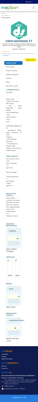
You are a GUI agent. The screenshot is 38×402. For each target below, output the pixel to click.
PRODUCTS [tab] (6, 55)
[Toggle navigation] (33, 7)
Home (3, 13)
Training (3, 356)
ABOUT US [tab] (6, 51)
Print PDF (31, 60)
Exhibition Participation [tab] (12, 74)
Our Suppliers (5, 15)
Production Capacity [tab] (11, 70)
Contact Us (4, 368)
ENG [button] (29, 2)
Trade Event (4, 354)
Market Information (7, 359)
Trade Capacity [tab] (10, 67)
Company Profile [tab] (11, 63)
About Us (4, 366)
